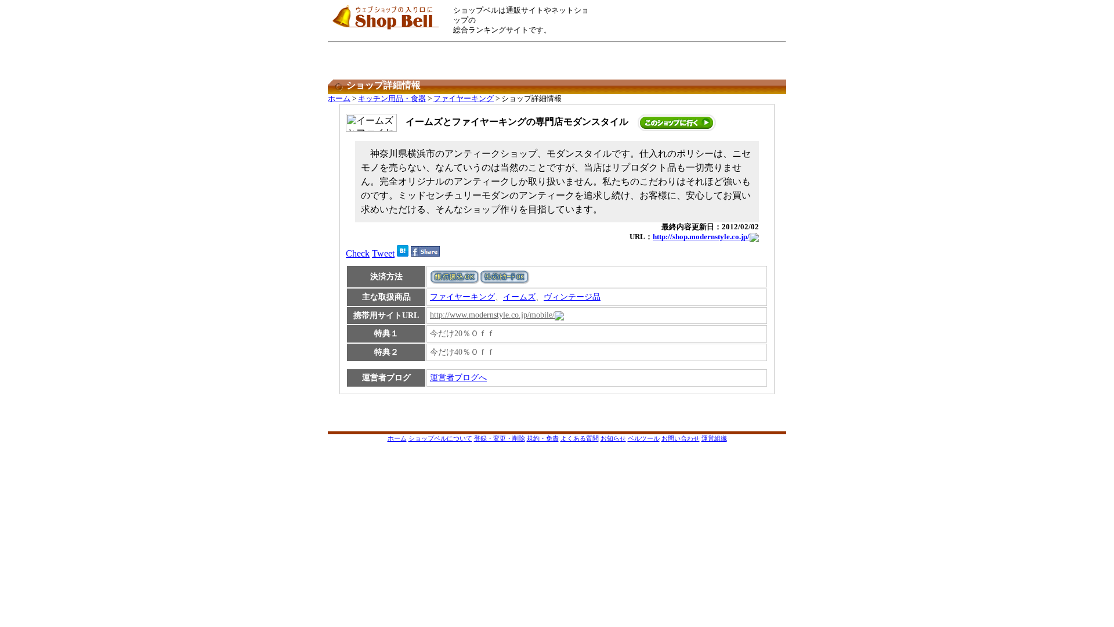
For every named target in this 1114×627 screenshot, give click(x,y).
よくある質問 (579, 438)
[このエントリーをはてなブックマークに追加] (402, 253)
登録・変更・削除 (499, 438)
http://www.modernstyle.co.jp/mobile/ (492, 315)
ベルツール (644, 438)
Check (358, 253)
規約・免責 (543, 438)
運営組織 (714, 438)
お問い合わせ (680, 438)
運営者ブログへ (458, 377)
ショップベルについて (440, 438)
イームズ (519, 297)
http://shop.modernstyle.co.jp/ (701, 237)
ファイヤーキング (463, 99)
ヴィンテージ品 (572, 297)
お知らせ (613, 438)
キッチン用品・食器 (392, 99)
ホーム (339, 99)
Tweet (383, 253)
